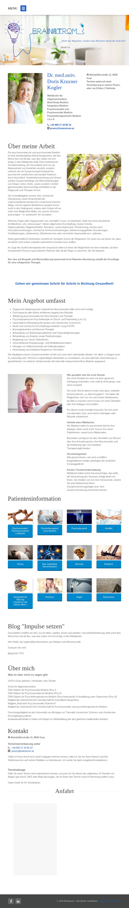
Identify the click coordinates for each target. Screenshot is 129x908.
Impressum (103, 901)
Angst (79, 597)
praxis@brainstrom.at (62, 128)
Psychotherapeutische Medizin (49, 529)
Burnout (79, 564)
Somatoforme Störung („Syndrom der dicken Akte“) (20, 601)
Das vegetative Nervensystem (49, 565)
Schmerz (49, 597)
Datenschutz (115, 901)
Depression (108, 597)
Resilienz (108, 564)
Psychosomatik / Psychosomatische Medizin (20, 531)
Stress (20, 564)
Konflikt (108, 528)
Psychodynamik (79, 528)
